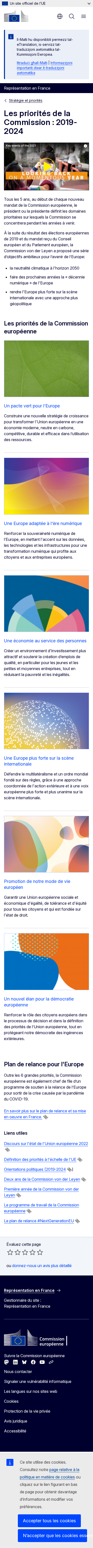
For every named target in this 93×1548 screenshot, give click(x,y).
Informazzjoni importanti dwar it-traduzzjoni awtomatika (44, 68)
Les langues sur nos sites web (30, 1391)
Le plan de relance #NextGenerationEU (39, 1220)
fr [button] (59, 16)
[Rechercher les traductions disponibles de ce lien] (45, 1117)
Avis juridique (15, 1421)
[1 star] (10, 1252)
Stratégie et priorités (25, 100)
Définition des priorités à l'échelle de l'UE (40, 1159)
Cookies (11, 1401)
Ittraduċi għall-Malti (32, 63)
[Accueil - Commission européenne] (16, 16)
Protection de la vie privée (27, 1411)
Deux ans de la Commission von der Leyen (42, 1179)
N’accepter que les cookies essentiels (55, 1535)
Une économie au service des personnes (45, 640)
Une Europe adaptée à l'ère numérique (43, 523)
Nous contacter (18, 1371)
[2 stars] (13, 1252)
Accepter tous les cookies (49, 1520)
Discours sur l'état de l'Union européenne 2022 (46, 1143)
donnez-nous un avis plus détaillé (42, 1265)
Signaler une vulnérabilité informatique (37, 1381)
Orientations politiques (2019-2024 (35, 1169)
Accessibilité (15, 1430)
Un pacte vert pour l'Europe (32, 405)
